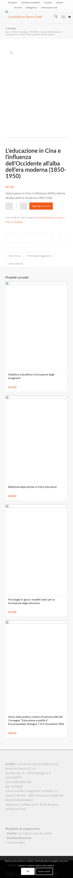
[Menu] (63, 17)
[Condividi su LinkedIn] (40, 238)
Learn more (44, 871)
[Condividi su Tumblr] (48, 238)
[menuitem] (12, 2)
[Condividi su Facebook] (9, 238)
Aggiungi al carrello (41, 206)
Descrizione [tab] (15, 255)
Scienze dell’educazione (46, 217)
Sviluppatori (31, 7)
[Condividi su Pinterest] (32, 238)
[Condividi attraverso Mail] (56, 238)
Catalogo (10, 28)
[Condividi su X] (17, 238)
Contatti (48, 2)
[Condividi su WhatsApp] (25, 238)
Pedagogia (18, 222)
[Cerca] (54, 17)
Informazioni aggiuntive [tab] (39, 255)
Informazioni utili (49, 7)
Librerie (59, 2)
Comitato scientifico (30, 2)
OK (27, 871)
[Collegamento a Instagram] (63, 238)
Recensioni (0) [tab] (16, 263)
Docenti (18, 7)
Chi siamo (12, 2)
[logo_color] (30, 17)
